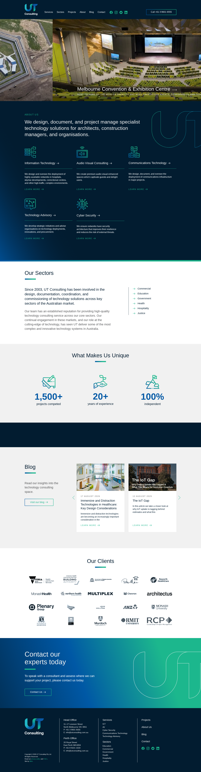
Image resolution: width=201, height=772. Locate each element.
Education (107, 746)
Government (108, 752)
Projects (72, 12)
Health (105, 755)
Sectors (60, 12)
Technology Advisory (111, 736)
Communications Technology (115, 733)
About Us (147, 727)
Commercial (108, 749)
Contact (101, 12)
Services (48, 12)
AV (104, 727)
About (82, 12)
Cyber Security (109, 730)
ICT (104, 724)
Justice (106, 761)
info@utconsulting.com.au (77, 732)
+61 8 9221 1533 (73, 748)
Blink (31, 761)
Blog (91, 12)
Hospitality (107, 758)
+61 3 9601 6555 (73, 730)
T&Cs (45, 759)
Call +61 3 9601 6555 (161, 12)
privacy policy (35, 759)
